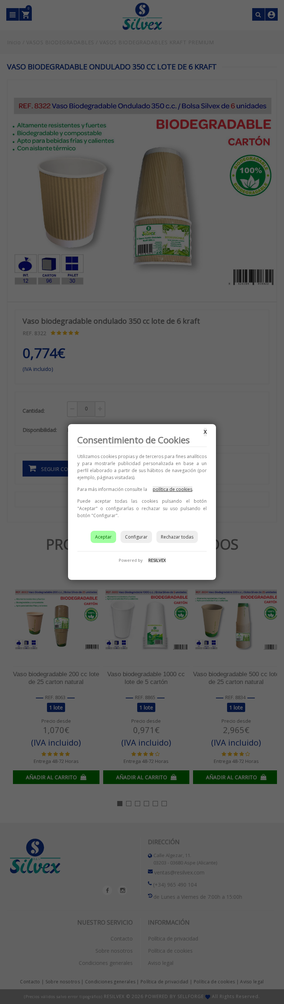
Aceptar (103, 537)
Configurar (136, 537)
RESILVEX (157, 560)
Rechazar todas (177, 537)
